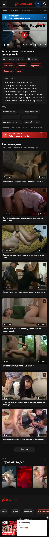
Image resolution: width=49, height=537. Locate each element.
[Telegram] (38, 4)
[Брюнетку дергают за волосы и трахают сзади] (40, 477)
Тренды (15, 512)
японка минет (9, 112)
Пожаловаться (36, 128)
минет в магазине (10, 117)
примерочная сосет (11, 122)
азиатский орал (29, 117)
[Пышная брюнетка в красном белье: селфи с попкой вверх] (24, 477)
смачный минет (31, 122)
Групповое (36, 66)
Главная (4, 10)
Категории (14, 10)
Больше (24, 449)
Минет (19, 71)
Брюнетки (22, 66)
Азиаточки (8, 66)
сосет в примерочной (28, 112)
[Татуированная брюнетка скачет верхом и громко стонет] (9, 477)
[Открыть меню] (4, 4)
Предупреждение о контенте (15, 128)
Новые (4, 512)
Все (45, 459)
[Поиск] (44, 4)
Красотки (8, 71)
